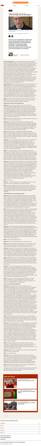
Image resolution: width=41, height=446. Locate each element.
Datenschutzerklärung (5, 435)
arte (15, 442)
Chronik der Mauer (21, 442)
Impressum (3, 439)
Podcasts (26, 5)
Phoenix (12, 442)
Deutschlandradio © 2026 (6, 443)
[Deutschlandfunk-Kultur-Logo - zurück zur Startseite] (20, 2)
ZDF (8, 442)
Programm (14, 5)
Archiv (10, 10)
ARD (5, 442)
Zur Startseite (6, 415)
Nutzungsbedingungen (5, 437)
